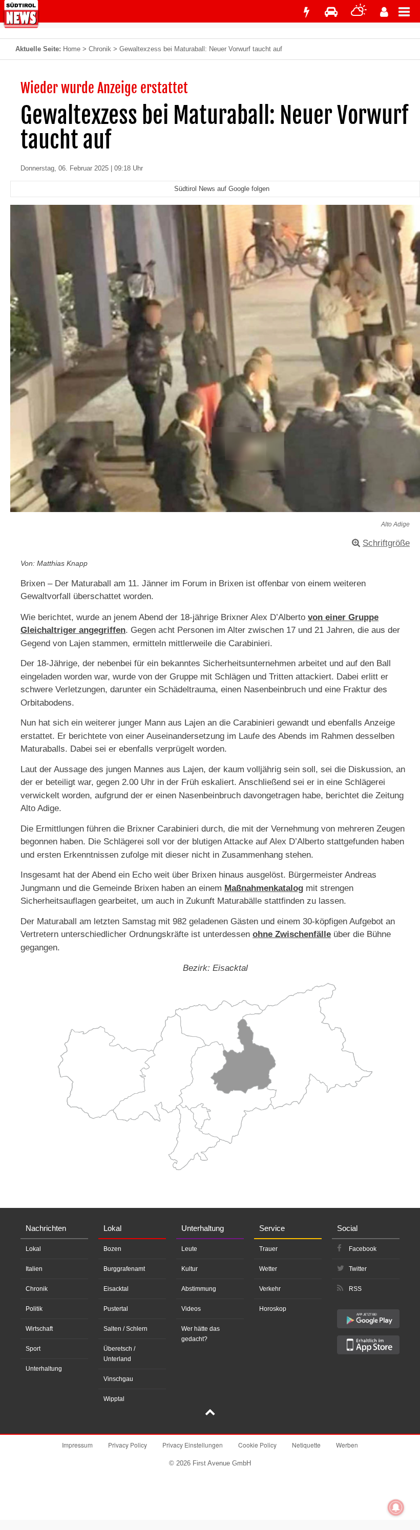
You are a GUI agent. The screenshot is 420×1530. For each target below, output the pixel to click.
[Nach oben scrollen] (210, 1413)
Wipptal (113, 1398)
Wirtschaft (39, 1328)
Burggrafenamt (124, 1268)
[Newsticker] (306, 12)
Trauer (268, 1248)
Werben (347, 1444)
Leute (189, 1248)
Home (71, 49)
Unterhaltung (44, 1368)
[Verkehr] (331, 12)
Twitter (358, 1268)
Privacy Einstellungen (192, 1444)
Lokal (33, 1248)
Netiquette (306, 1444)
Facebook (362, 1248)
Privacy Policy (127, 1444)
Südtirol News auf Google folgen (221, 189)
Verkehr (270, 1288)
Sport (33, 1348)
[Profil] (384, 12)
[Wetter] (359, 12)
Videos (191, 1308)
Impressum (77, 1444)
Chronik (100, 49)
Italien (34, 1268)
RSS (355, 1288)
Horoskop (272, 1308)
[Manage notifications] (396, 1507)
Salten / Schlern (125, 1328)
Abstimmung (198, 1288)
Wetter (268, 1268)
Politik (34, 1308)
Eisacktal (116, 1288)
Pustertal (115, 1308)
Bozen (112, 1248)
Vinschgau (118, 1379)
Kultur (189, 1268)
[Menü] (409, 11)
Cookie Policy (257, 1444)
